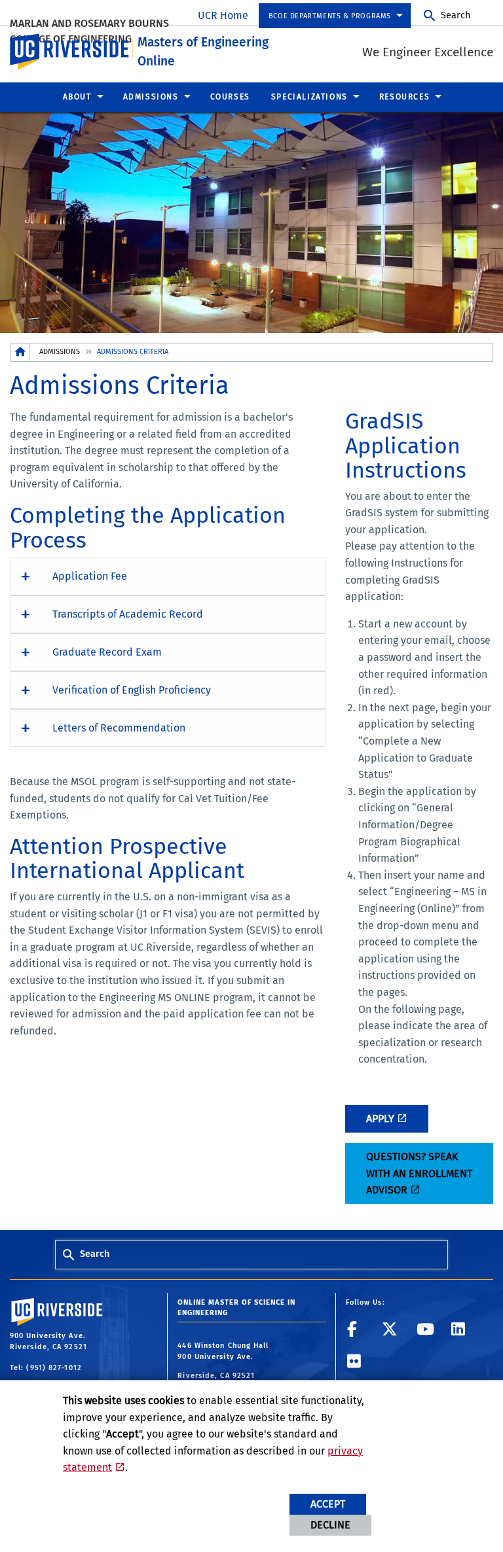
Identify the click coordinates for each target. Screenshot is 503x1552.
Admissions (59, 351)
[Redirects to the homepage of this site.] (20, 352)
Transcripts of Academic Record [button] (127, 614)
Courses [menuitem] (230, 96)
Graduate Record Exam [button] (107, 652)
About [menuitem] (77, 96)
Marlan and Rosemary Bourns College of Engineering (89, 31)
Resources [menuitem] (404, 96)
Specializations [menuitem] (309, 96)
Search (455, 15)
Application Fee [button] (89, 576)
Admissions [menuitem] (151, 96)
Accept (327, 1504)
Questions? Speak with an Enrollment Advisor (419, 1173)
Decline (330, 1525)
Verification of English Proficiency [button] (131, 690)
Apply (380, 1118)
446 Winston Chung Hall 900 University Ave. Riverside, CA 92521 (223, 1360)
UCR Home (223, 15)
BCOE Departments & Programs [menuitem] (330, 16)
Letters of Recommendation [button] (118, 728)
